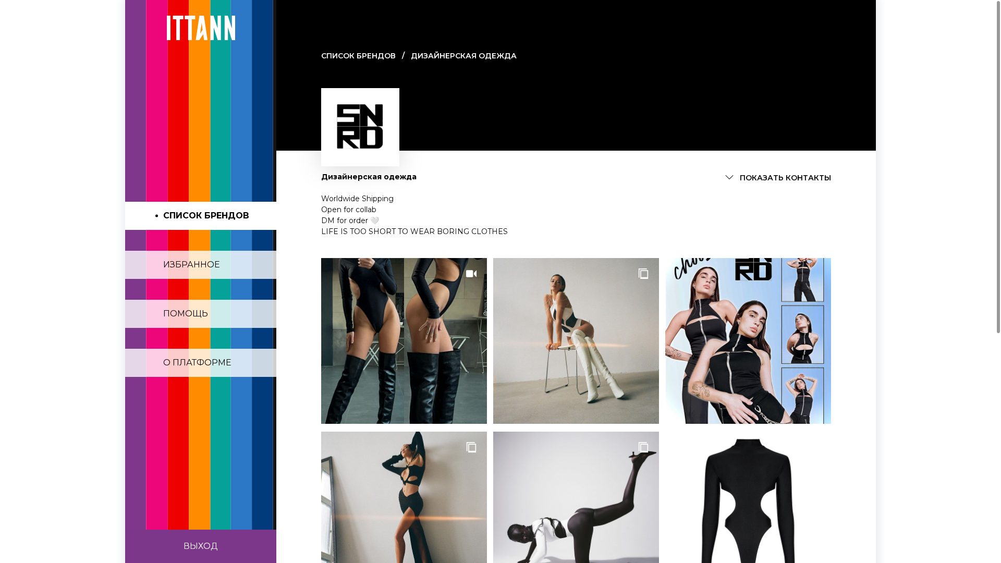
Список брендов (206, 216)
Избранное (191, 265)
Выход (201, 546)
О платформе (197, 363)
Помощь (185, 314)
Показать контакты (785, 177)
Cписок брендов (358, 55)
